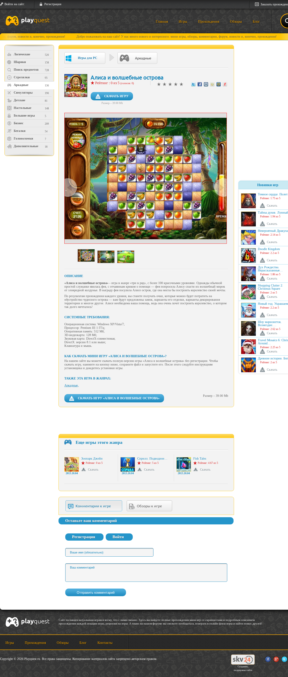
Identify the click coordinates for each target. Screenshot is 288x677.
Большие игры (24, 115)
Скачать (93, 469)
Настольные (22, 108)
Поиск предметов (26, 69)
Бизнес (18, 123)
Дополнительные (26, 146)
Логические (22, 54)
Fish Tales (199, 458)
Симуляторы (23, 92)
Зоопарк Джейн (92, 458)
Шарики (20, 62)
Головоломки (23, 138)
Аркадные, (71, 385)
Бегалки (19, 131)
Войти (118, 537)
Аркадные (21, 85)
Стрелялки (22, 77)
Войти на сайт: (14, 4)
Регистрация (52, 4)
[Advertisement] (29, 194)
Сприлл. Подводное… (152, 458)
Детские (19, 100)
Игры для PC (87, 58)
